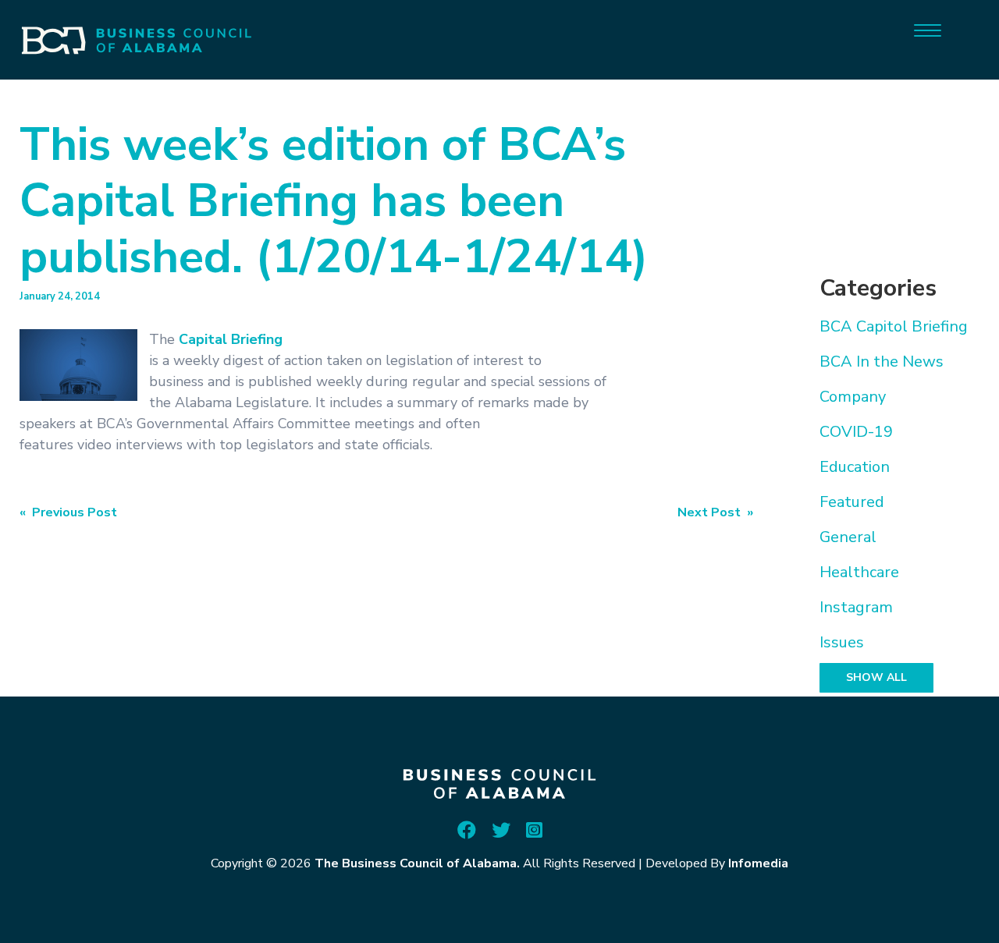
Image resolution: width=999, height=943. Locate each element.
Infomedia (758, 863)
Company (852, 396)
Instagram (856, 607)
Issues (841, 642)
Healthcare (859, 572)
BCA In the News (881, 361)
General (847, 537)
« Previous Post (68, 512)
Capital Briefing (231, 339)
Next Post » (715, 512)
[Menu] (927, 29)
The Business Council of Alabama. (417, 863)
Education (854, 466)
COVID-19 (856, 431)
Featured (851, 501)
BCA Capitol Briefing (893, 326)
